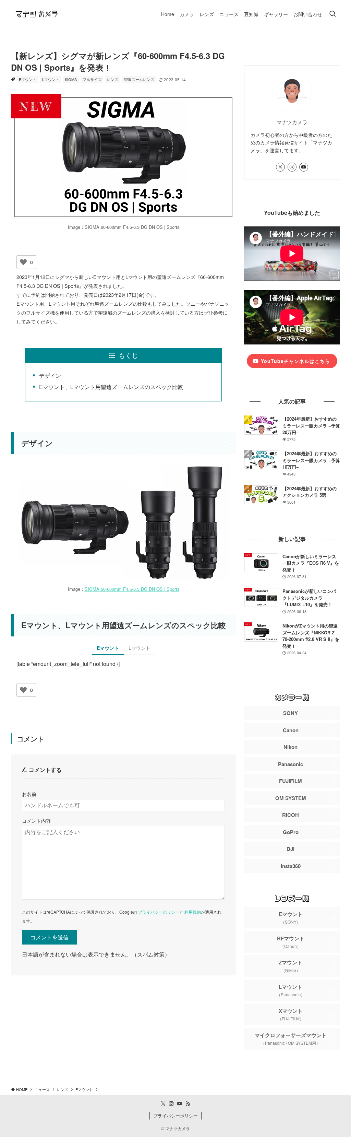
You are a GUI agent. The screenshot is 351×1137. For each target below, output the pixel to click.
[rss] (188, 1104)
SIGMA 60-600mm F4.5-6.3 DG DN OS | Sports (132, 589)
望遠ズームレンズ (139, 79)
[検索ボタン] (332, 14)
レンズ (112, 79)
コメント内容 (36, 820)
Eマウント (27, 79)
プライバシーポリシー (158, 912)
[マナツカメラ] (36, 14)
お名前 (29, 793)
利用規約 (192, 912)
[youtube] (303, 167)
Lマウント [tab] (139, 647)
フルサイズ (92, 79)
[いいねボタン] (23, 262)
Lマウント (50, 79)
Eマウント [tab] (108, 647)
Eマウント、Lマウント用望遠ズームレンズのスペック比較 (111, 387)
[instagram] (292, 167)
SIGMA (71, 79)
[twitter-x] (280, 167)
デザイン (50, 375)
